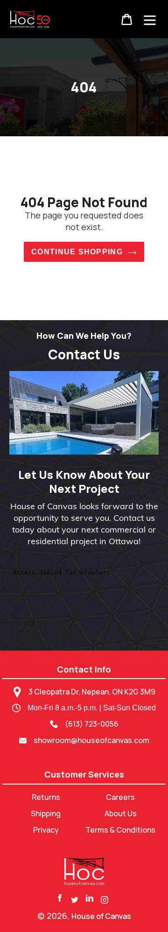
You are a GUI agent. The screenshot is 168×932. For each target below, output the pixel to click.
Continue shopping (77, 252)
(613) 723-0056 (92, 724)
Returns (46, 797)
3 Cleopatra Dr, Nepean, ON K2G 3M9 (91, 692)
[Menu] (150, 19)
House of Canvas (101, 916)
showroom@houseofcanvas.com (91, 740)
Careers (120, 797)
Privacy (46, 830)
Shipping (46, 813)
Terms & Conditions (120, 830)
